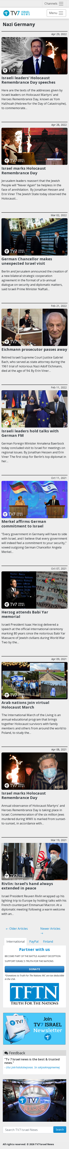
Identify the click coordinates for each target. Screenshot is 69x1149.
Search (60, 1129)
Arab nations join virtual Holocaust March (25, 704)
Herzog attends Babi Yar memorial (24, 614)
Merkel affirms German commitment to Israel (23, 523)
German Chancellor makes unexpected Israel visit (26, 261)
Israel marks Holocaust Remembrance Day (23, 170)
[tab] (15, 941)
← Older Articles (17, 929)
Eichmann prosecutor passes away (34, 349)
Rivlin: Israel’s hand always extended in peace (27, 886)
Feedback (17, 1052)
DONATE (34, 969)
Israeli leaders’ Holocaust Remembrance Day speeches (28, 80)
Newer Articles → (50, 931)
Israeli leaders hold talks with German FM (30, 433)
